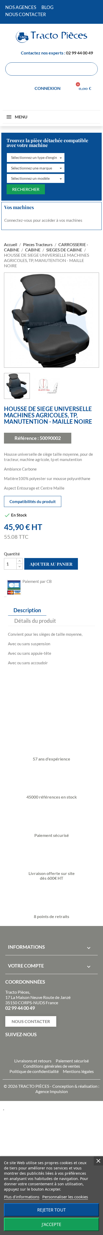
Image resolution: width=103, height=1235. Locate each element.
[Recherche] (90, 69)
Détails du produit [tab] (35, 621)
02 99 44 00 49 (79, 52)
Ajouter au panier (51, 564)
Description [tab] (27, 610)
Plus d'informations (21, 1196)
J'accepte (51, 1224)
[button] (36, 157)
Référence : (27, 438)
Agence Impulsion (51, 1091)
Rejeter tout (51, 1210)
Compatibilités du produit (33, 501)
